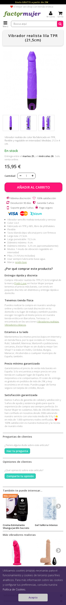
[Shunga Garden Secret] (17, 508)
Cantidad (10, 175)
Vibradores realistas (48, 321)
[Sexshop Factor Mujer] (22, 17)
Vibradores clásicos (15, 324)
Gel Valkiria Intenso (46, 525)
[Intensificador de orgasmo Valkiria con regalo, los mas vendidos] (49, 508)
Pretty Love (20, 283)
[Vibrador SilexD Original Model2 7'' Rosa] (17, 552)
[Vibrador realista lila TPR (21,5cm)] (11, 123)
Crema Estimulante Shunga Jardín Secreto (16, 526)
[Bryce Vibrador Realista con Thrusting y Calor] (49, 552)
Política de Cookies (14, 589)
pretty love (21, 262)
